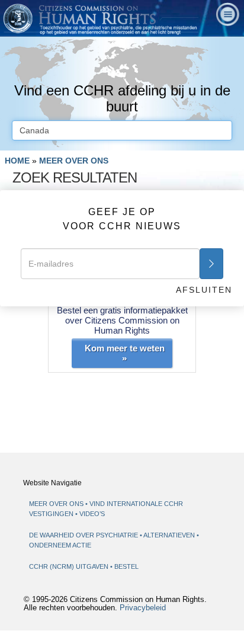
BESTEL (126, 566)
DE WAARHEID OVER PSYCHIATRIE (84, 535)
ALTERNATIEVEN (170, 535)
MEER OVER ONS (73, 160)
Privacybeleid (143, 608)
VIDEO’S (92, 513)
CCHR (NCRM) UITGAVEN (69, 566)
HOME (17, 160)
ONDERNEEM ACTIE (60, 545)
